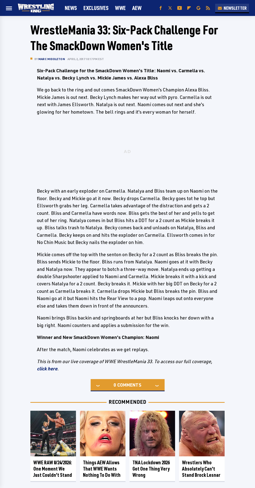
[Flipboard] (189, 8)
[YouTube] (179, 8)
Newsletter (235, 8)
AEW (136, 7)
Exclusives (96, 7)
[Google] (198, 8)
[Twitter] (170, 8)
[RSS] (208, 8)
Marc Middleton (51, 59)
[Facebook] (160, 8)
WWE (120, 7)
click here (47, 369)
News (71, 7)
